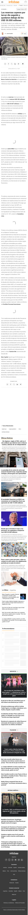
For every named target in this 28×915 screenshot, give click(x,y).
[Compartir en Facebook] (8, 64)
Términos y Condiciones (8, 902)
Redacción (11, 882)
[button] (2, 2)
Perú (8, 871)
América (5, 867)
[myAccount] (25, 2)
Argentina (5, 891)
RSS (14, 874)
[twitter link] (9, 860)
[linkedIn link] (22, 860)
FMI (20, 429)
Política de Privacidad (20, 902)
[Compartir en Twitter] (11, 64)
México (4, 871)
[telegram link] (19, 860)
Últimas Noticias (21, 871)
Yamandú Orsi (7, 5)
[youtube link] (15, 860)
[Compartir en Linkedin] (15, 64)
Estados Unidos (21, 867)
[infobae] (14, 2)
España (15, 867)
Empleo (17, 882)
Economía (3, 9)
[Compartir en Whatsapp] (5, 64)
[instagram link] (12, 860)
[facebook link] (6, 860)
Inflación (13, 5)
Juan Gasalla (10, 33)
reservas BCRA (12, 429)
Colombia (10, 867)
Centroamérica (13, 871)
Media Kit (14, 894)
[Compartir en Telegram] (18, 64)
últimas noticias (5, 432)
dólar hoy (4, 429)
